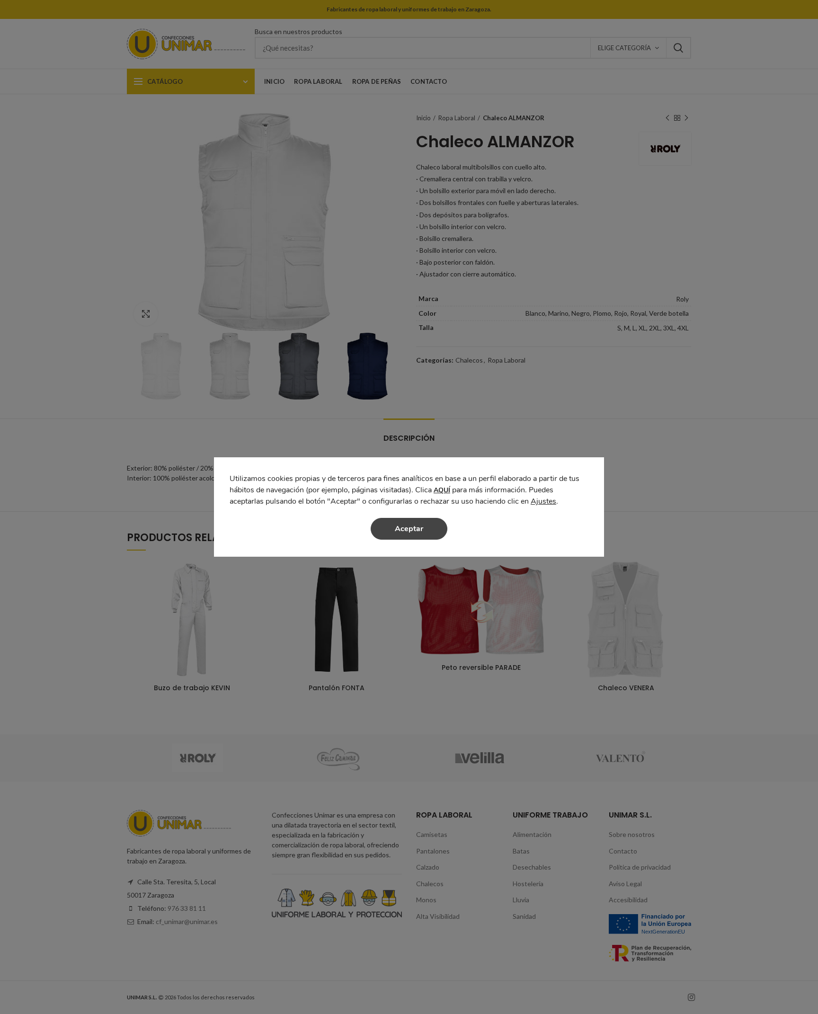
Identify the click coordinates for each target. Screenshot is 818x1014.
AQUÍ (442, 490)
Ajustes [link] (543, 501)
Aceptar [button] (409, 529)
